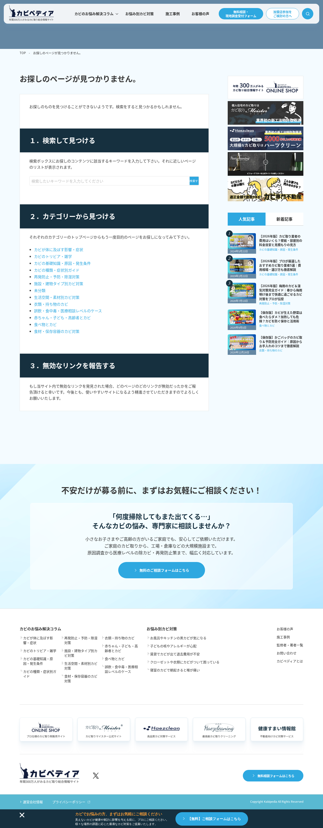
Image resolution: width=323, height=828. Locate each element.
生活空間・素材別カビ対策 (56, 297)
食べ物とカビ (45, 324)
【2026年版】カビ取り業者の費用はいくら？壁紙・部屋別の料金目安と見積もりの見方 (280, 240)
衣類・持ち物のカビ (51, 304)
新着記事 (284, 219)
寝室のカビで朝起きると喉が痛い (175, 670)
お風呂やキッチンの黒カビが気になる (178, 637)
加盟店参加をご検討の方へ (282, 13)
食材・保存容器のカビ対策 (56, 331)
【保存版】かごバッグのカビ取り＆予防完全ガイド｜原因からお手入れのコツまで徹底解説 (280, 341)
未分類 (39, 290)
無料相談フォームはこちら (276, 775)
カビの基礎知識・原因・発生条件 (62, 263)
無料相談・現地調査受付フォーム (241, 13)
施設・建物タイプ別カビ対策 (58, 283)
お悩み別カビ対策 (139, 13)
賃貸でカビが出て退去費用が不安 (175, 654)
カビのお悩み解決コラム (93, 13)
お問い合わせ (287, 653)
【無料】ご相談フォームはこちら (214, 819)
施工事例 (173, 13)
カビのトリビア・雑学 (53, 256)
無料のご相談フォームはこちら (164, 570)
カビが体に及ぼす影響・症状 (58, 249)
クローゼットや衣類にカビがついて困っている (184, 662)
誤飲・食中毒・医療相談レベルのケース (68, 310)
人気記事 (247, 219)
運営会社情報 (33, 801)
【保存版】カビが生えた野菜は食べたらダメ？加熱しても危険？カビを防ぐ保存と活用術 (280, 316)
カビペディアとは (290, 661)
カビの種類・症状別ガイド (56, 270)
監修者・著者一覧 (290, 645)
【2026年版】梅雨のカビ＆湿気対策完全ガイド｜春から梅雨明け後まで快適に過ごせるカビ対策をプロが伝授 (280, 292)
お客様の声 (200, 13)
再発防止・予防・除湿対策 (56, 276)
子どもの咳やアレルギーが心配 (173, 646)
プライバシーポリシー (68, 801)
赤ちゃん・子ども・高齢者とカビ (62, 317)
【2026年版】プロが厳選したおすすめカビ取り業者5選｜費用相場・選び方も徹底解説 (280, 265)
